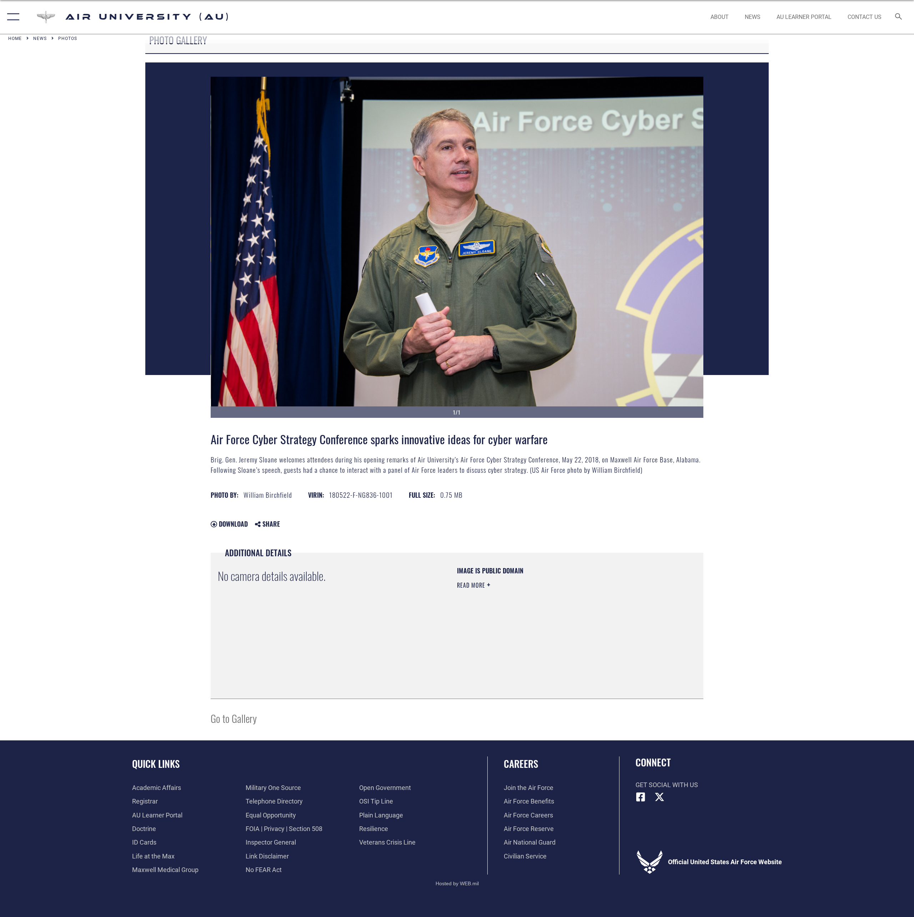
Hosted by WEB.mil (457, 883)
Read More (472, 585)
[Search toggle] (899, 17)
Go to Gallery (234, 718)
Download (232, 523)
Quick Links (156, 763)
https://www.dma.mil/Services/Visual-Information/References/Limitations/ (540, 630)
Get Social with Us (667, 785)
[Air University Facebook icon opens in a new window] (641, 797)
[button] (11, 17)
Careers (521, 763)
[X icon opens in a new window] (659, 797)
